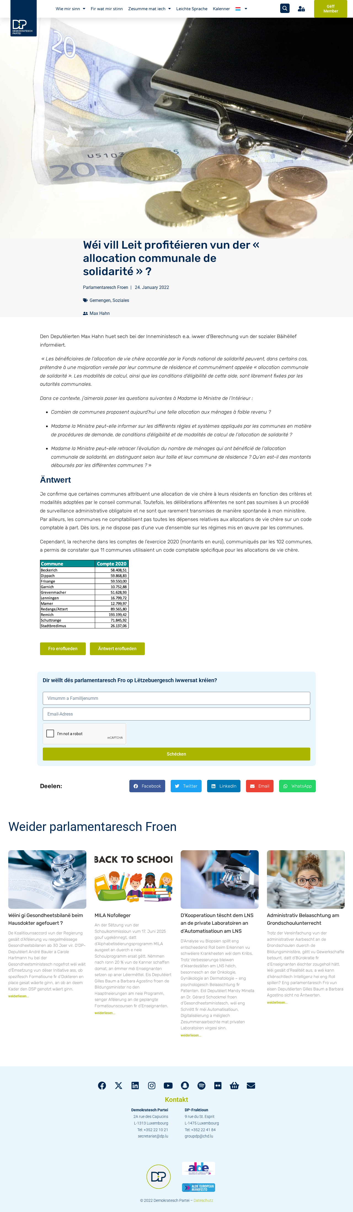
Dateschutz (203, 1200)
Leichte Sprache (191, 8)
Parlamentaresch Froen (105, 287)
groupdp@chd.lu (199, 1136)
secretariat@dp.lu (153, 1136)
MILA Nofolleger (113, 915)
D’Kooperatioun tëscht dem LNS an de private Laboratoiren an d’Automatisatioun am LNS (217, 923)
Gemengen (100, 300)
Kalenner (221, 8)
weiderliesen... (18, 996)
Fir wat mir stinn (107, 8)
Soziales (121, 300)
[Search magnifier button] (285, 8)
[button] (147, 786)
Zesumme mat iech (146, 8)
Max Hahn (100, 313)
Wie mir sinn (68, 8)
